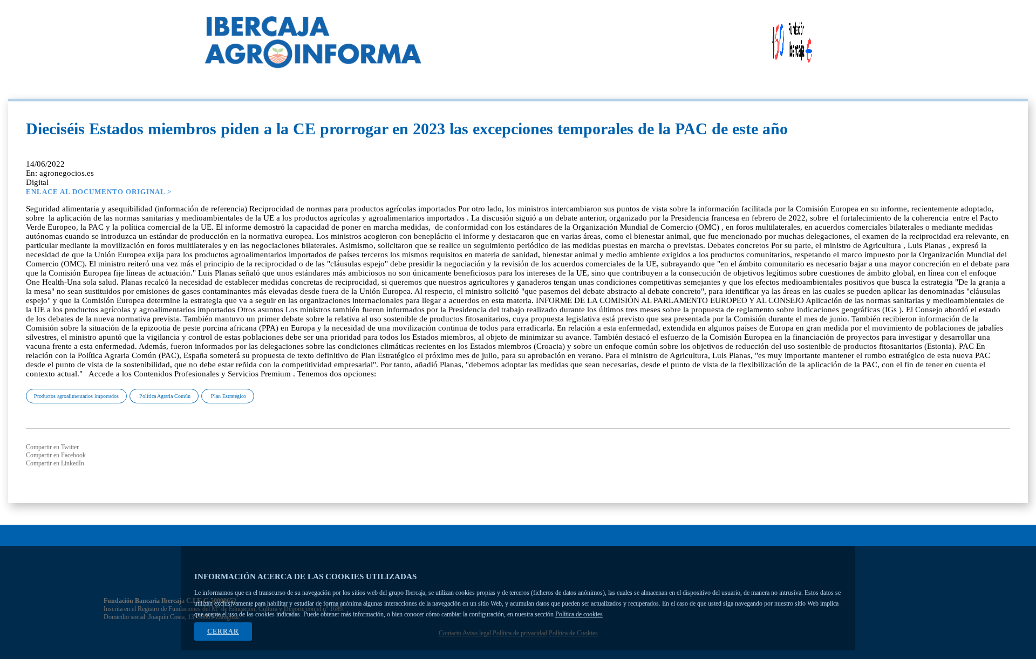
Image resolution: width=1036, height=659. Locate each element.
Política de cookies (579, 614)
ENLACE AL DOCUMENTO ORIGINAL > (99, 192)
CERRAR (223, 631)
